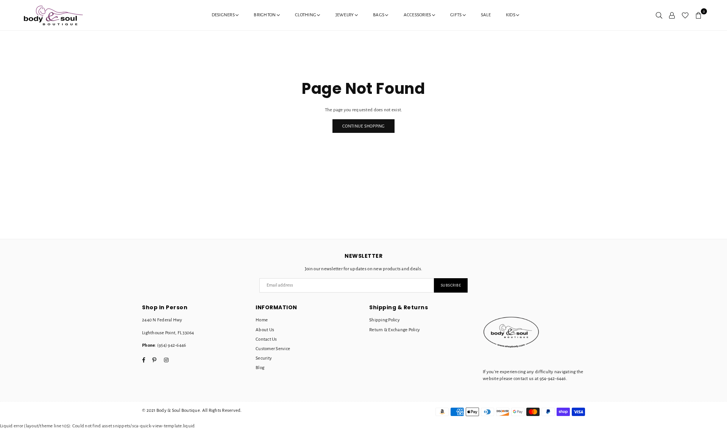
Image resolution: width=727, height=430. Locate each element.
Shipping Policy (384, 320)
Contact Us (266, 339)
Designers (224, 14)
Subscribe (451, 285)
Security (264, 358)
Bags (379, 14)
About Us (265, 329)
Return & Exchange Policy (394, 329)
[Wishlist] (685, 15)
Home (262, 320)
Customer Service (273, 348)
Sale (486, 14)
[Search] (659, 15)
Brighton (265, 14)
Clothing (306, 14)
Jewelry (345, 14)
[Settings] (672, 15)
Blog (260, 367)
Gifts (456, 14)
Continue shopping (363, 126)
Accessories (418, 14)
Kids (511, 14)
